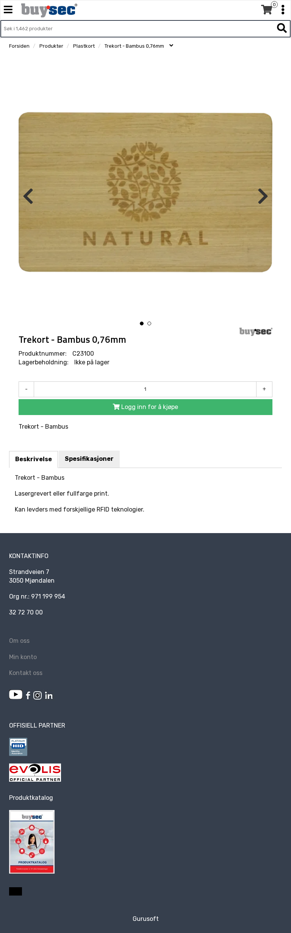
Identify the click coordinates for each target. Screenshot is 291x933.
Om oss (19, 640)
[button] (142, 323)
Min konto (23, 657)
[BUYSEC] (255, 332)
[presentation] (28, 196)
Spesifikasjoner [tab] (89, 458)
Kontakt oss (25, 672)
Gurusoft (146, 918)
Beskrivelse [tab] (33, 459)
